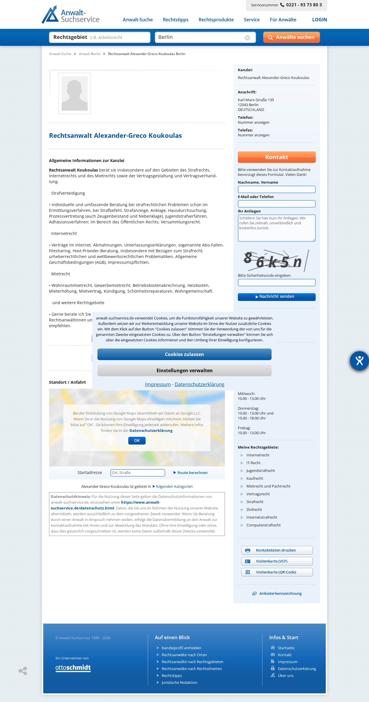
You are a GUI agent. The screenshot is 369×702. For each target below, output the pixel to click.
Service (252, 19)
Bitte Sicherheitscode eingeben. (264, 275)
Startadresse (90, 472)
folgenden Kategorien (174, 486)
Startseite (286, 647)
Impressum (158, 384)
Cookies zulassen (184, 354)
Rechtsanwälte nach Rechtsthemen (192, 668)
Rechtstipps (176, 19)
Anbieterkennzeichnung (280, 593)
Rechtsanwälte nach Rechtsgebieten (192, 661)
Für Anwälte (283, 19)
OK (137, 440)
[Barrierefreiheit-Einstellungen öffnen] (359, 360)
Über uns (285, 675)
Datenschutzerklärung (199, 384)
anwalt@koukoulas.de (257, 320)
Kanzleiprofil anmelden (181, 647)
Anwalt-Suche (138, 19)
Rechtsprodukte (216, 19)
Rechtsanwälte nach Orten (184, 654)
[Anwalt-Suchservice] (73, 15)
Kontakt (285, 654)
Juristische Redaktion (179, 682)
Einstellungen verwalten (185, 370)
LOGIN (319, 19)
